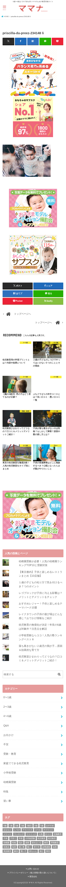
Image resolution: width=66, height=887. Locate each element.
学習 (21, 838)
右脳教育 (58, 834)
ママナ (31, 883)
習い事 (7, 800)
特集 (5, 791)
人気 (41, 834)
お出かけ (8, 735)
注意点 (6, 847)
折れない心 (36, 843)
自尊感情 (46, 847)
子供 (5, 838)
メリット (7, 834)
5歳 (41, 826)
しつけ (17, 830)
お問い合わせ (33, 869)
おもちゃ (7, 830)
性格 (14, 843)
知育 (14, 847)
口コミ (48, 834)
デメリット (48, 830)
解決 (16, 851)
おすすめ (50, 826)
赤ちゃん (33, 851)
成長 (27, 843)
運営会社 (33, 877)
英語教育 (7, 851)
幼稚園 (6, 843)
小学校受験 (9, 772)
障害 (48, 851)
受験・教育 (9, 753)
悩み (21, 843)
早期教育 (55, 843)
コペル (38, 830)
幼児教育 (52, 838)
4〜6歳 (7, 716)
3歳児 (29, 826)
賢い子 (23, 851)
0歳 (5, 826)
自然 (55, 847)
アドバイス (27, 830)
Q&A (6, 725)
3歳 (22, 826)
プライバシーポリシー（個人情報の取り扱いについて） (33, 873)
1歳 (10, 826)
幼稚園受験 (9, 782)
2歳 (16, 826)
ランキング (19, 834)
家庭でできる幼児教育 (16, 763)
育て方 (37, 847)
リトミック (31, 834)
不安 (5, 744)
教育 (46, 843)
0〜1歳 (7, 697)
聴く (29, 847)
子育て (13, 838)
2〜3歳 (7, 706)
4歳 (35, 826)
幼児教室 (41, 838)
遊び (41, 851)
